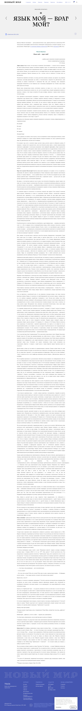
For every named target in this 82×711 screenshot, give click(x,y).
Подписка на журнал (40, 684)
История (25, 684)
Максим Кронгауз (41, 51)
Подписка (52, 2)
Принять (73, 707)
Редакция (46, 2)
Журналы (40, 2)
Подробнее (58, 707)
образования (56, 46)
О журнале (28, 2)
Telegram (52, 684)
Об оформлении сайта (28, 693)
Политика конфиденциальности (27, 696)
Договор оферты (39, 686)
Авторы (34, 2)
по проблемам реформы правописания (38, 46)
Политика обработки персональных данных (28, 699)
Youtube (51, 688)
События (25, 689)
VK (50, 686)
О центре (63, 686)
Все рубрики (59, 2)
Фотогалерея (26, 691)
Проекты (25, 688)
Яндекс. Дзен (52, 689)
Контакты (63, 688)
